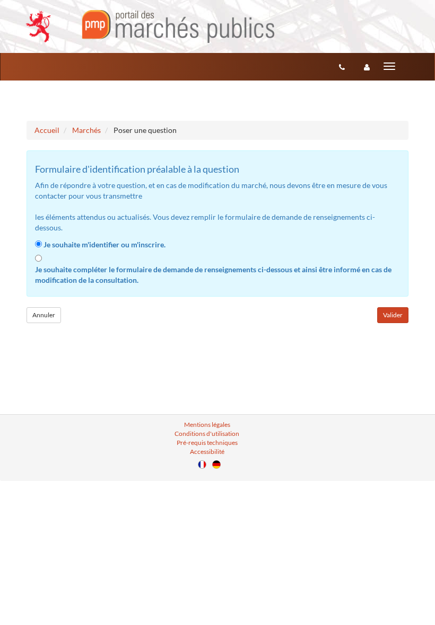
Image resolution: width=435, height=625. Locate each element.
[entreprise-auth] (367, 66)
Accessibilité (207, 452)
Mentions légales (207, 424)
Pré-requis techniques (207, 443)
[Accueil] (150, 26)
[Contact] (342, 66)
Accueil (46, 130)
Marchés (86, 130)
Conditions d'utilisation (207, 434)
